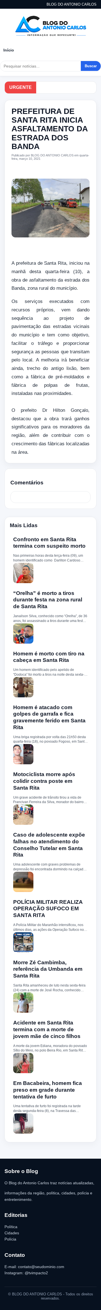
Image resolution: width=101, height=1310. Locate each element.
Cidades (11, 1233)
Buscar (91, 66)
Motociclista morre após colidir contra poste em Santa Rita (44, 781)
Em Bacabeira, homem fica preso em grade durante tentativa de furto (47, 1090)
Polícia (10, 1239)
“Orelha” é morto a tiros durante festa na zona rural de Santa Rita (47, 600)
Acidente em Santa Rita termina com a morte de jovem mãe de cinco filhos (47, 1029)
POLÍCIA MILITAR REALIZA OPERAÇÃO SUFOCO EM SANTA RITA (47, 908)
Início (8, 50)
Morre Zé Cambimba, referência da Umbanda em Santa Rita (47, 969)
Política (10, 1226)
